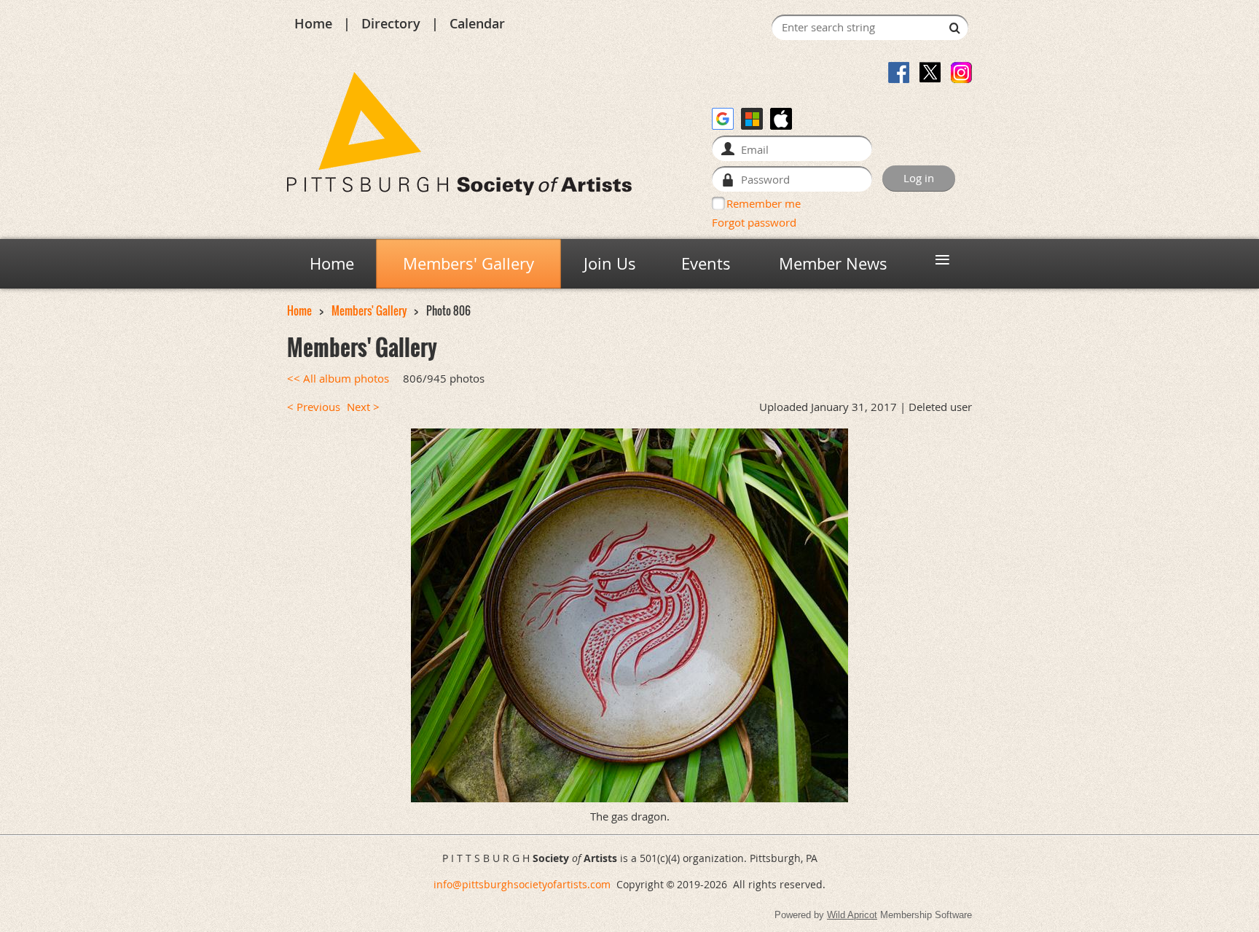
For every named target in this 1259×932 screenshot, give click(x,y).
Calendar (477, 23)
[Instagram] (961, 72)
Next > (363, 407)
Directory (390, 23)
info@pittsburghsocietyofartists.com (522, 884)
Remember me (763, 203)
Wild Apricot (852, 914)
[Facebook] (898, 72)
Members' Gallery (369, 310)
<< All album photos (338, 378)
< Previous (313, 407)
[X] (930, 72)
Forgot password (754, 222)
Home (313, 23)
